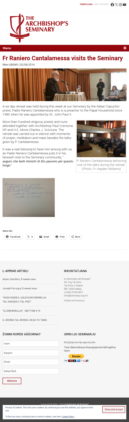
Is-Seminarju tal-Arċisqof (76, 404)
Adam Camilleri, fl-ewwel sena (19, 279)
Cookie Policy (68, 416)
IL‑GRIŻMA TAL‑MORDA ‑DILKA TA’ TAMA (25, 320)
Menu (7, 48)
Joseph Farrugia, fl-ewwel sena (20, 288)
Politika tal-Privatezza (74, 300)
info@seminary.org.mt (76, 295)
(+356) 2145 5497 (73, 292)
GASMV (13, 64)
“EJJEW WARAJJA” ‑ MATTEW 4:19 (21, 311)
